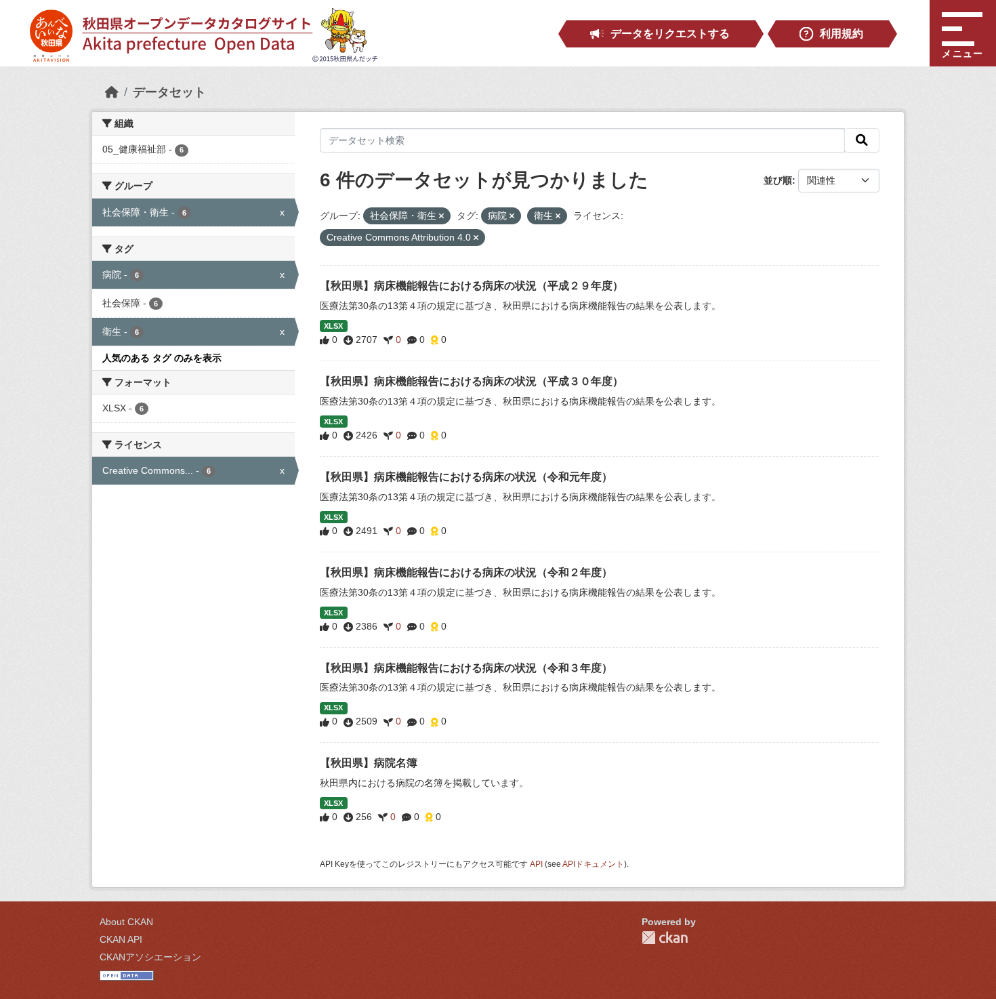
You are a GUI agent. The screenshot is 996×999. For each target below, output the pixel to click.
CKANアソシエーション (150, 957)
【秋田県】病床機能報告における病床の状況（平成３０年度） (471, 381)
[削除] (441, 216)
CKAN (665, 938)
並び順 (778, 180)
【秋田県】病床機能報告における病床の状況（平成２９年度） (471, 285)
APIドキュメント (593, 864)
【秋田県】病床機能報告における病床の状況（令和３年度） (466, 668)
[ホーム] (112, 92)
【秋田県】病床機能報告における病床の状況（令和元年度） (466, 477)
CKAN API (121, 939)
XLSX (333, 326)
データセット (169, 92)
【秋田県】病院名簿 (368, 763)
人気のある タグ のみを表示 (162, 357)
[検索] (861, 140)
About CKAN (126, 921)
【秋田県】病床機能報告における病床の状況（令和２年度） (466, 572)
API (536, 864)
